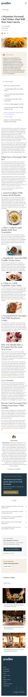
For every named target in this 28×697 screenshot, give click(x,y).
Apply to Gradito (6, 679)
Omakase (18, 694)
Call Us (14, 694)
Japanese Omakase (7, 683)
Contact (5, 681)
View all (7, 583)
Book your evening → (11, 492)
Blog (4, 677)
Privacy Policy (6, 685)
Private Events (6, 671)
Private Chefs (6, 669)
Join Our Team (6, 675)
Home (4, 667)
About (4, 673)
